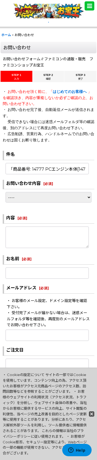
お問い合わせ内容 (23, 183)
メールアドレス (21, 287)
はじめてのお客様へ (70, 91)
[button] (89, 5)
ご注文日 (14, 350)
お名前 (12, 258)
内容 (10, 217)
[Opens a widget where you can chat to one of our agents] (77, 450)
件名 (10, 154)
